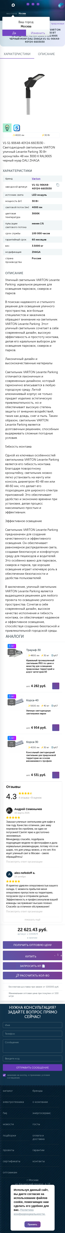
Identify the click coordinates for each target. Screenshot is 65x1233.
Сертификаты (11, 1161)
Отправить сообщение (32, 1067)
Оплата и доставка (38, 1137)
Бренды (37, 1090)
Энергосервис (41, 1113)
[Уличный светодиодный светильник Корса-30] (34, 757)
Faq (5, 1113)
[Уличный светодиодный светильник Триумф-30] (34, 667)
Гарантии (38, 1150)
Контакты (38, 1161)
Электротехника (13, 1101)
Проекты (8, 1150)
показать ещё (32, 919)
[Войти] (46, 5)
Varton (36, 178)
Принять (32, 1224)
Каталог (8, 1090)
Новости (8, 1124)
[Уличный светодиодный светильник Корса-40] (34, 713)
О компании (40, 1101)
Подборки (9, 1135)
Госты (36, 1124)
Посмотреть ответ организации (24, 861)
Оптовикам (10, 1172)
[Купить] (55, 686)
